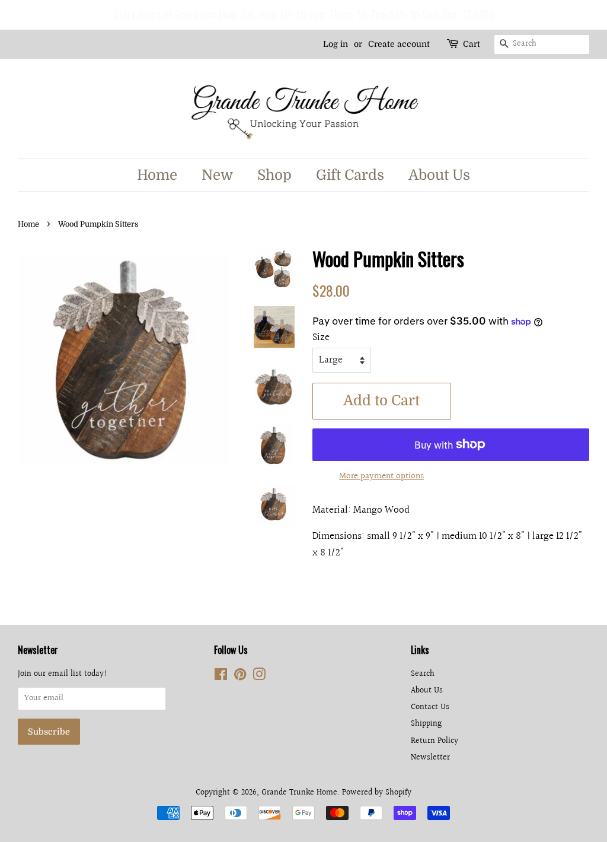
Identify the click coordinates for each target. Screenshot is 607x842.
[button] (11, 15)
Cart (471, 44)
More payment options (381, 476)
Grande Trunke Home (299, 792)
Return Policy (434, 741)
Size (321, 337)
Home (157, 175)
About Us (439, 175)
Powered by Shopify (376, 792)
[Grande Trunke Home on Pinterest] (240, 677)
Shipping (426, 723)
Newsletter (430, 757)
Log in (335, 44)
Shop (274, 175)
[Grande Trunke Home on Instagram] (259, 677)
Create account (399, 44)
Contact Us (430, 707)
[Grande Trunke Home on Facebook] (221, 677)
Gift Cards (350, 175)
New (217, 175)
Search (423, 674)
